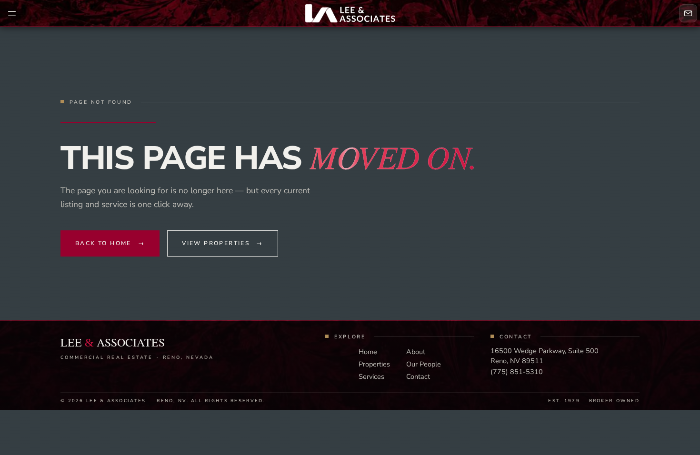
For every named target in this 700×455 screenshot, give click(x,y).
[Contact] (688, 13)
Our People (423, 364)
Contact (418, 376)
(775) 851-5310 (516, 371)
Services (371, 376)
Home (368, 351)
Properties (374, 364)
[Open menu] (12, 13)
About (415, 351)
